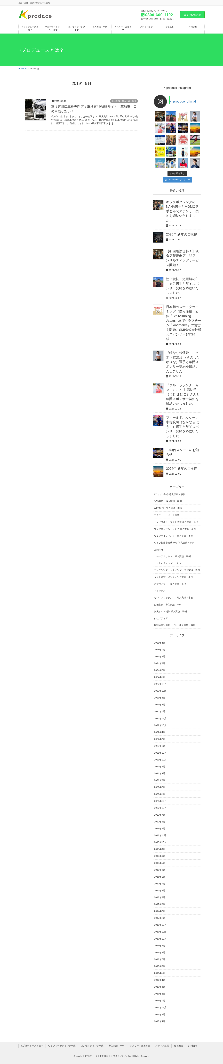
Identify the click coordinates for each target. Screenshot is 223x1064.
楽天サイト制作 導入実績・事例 (170, 611)
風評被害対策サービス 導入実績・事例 (174, 625)
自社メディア (161, 618)
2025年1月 (159, 649)
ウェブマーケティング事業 (62, 1045)
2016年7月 (159, 959)
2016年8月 (159, 952)
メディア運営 (162, 1045)
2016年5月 (159, 973)
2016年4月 (159, 980)
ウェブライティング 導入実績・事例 (173, 535)
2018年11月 (160, 835)
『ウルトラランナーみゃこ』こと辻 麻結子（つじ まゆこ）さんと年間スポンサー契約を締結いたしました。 (183, 394)
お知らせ (158, 549)
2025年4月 (159, 642)
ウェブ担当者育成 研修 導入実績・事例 (174, 542)
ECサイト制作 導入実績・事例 (169, 494)
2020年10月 (160, 808)
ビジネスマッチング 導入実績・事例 (173, 597)
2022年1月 (159, 746)
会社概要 (178, 1045)
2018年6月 (159, 856)
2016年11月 (160, 931)
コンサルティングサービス (168, 563)
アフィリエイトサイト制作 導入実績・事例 (176, 522)
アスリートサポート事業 (166, 515)
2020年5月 (159, 821)
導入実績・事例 (117, 1045)
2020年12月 (160, 801)
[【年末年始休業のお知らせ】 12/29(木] (160, 163)
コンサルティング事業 (92, 1045)
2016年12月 (160, 925)
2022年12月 (160, 718)
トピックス (160, 590)
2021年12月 (160, 752)
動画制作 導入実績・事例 (168, 604)
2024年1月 (159, 677)
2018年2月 (159, 870)
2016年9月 (159, 945)
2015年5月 (159, 1014)
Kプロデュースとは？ (32, 1045)
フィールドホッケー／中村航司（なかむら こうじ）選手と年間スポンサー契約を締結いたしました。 (183, 427)
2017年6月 (159, 890)
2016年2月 (159, 993)
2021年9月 (159, 766)
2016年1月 (159, 1000)
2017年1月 (159, 918)
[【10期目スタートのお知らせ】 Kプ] (183, 128)
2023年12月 (160, 684)
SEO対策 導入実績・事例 (124, 101)
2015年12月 (160, 1007)
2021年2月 (159, 787)
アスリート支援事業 (140, 1045)
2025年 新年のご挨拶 (181, 234)
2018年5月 (159, 863)
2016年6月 (159, 966)
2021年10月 (160, 759)
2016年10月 (160, 938)
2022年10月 (160, 725)
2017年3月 (159, 904)
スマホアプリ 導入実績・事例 (170, 584)
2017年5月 (159, 897)
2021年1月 (159, 794)
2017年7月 (159, 883)
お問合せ (192, 1045)
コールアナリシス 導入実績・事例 (172, 556)
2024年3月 (159, 663)
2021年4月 (159, 773)
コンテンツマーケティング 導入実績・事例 (177, 570)
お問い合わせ (194, 14)
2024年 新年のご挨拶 (181, 468)
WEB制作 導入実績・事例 (168, 508)
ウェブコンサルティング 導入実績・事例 (175, 529)
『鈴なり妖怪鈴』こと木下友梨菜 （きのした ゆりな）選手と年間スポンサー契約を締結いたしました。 (183, 362)
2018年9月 (159, 849)
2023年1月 (159, 711)
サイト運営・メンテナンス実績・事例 (173, 577)
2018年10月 (160, 842)
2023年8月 (159, 697)
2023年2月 (159, 704)
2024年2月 (159, 670)
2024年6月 (159, 656)
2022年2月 (159, 739)
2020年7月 (159, 814)
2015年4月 (159, 1021)
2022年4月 (159, 732)
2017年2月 (159, 911)
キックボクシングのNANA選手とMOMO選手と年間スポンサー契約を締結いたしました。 (182, 211)
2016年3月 (159, 987)
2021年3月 (159, 780)
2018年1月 (159, 876)
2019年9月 (159, 828)
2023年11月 (160, 690)
